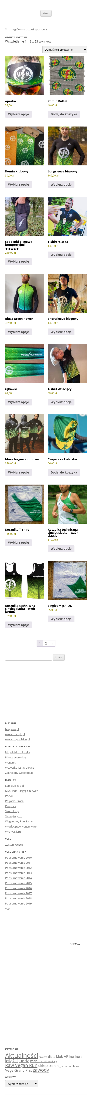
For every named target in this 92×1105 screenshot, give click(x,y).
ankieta (43, 1056)
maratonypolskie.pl (17, 739)
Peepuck (10, 806)
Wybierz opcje (18, 114)
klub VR (62, 1056)
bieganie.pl (12, 729)
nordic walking (48, 1061)
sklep (43, 1065)
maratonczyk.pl (15, 734)
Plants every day (15, 757)
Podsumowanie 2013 (18, 873)
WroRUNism (13, 831)
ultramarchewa (70, 1066)
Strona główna (14, 29)
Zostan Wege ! (14, 844)
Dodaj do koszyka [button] (64, 114)
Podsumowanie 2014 (18, 878)
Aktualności (21, 1055)
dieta (51, 1056)
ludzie (24, 1060)
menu (35, 1061)
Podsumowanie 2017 (18, 893)
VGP (7, 908)
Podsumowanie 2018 (18, 898)
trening (55, 1065)
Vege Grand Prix (18, 1070)
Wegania (10, 762)
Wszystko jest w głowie (19, 767)
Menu (46, 13)
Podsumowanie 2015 (18, 883)
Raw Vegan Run (21, 1065)
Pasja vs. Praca (14, 801)
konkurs (75, 1056)
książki (11, 1061)
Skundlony (12, 811)
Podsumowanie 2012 (18, 868)
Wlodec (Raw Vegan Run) (21, 826)
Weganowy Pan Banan (19, 821)
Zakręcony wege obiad (19, 773)
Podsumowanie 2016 (18, 888)
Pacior (9, 796)
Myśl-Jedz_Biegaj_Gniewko (21, 791)
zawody (41, 1070)
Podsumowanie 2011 (18, 863)
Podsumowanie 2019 (18, 903)
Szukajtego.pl (13, 816)
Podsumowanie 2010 (18, 857)
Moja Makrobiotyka (17, 752)
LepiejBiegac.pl (14, 786)
